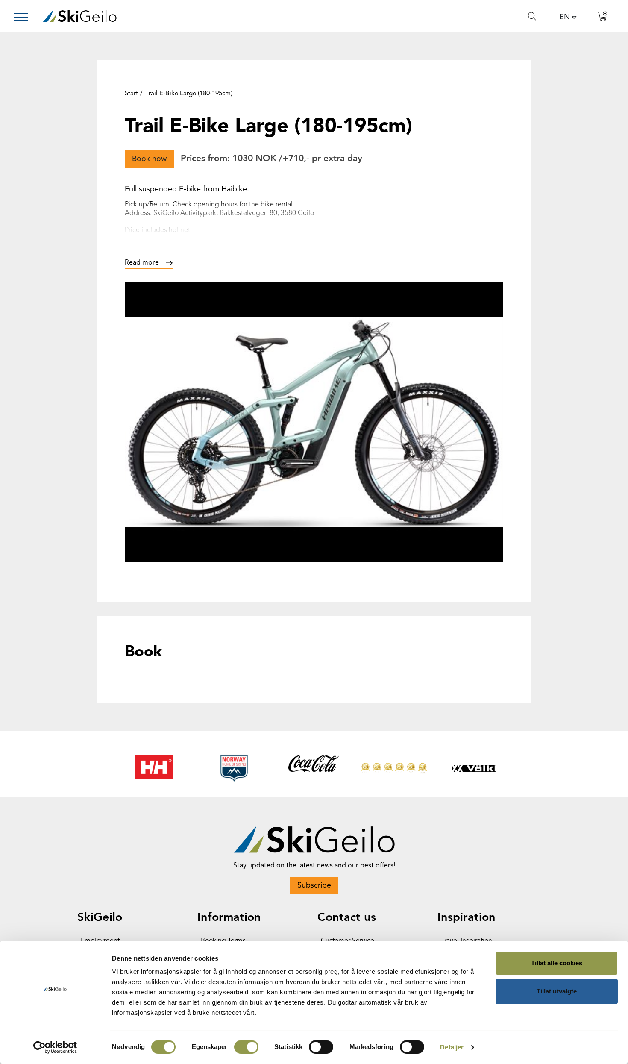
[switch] (246, 1047)
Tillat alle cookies (556, 963)
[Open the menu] (24, 17)
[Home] (79, 16)
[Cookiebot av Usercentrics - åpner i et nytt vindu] (55, 1047)
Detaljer (452, 1047)
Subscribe (314, 885)
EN (564, 17)
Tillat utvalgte (557, 991)
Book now (149, 159)
